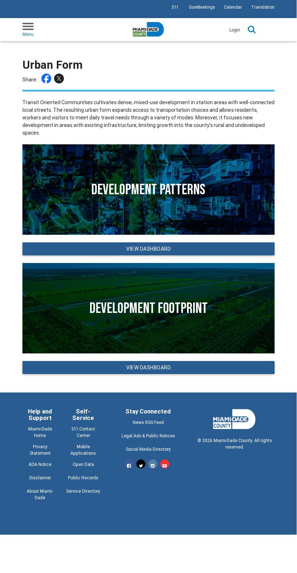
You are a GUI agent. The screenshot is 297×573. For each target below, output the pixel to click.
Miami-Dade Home (40, 432)
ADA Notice (40, 464)
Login (234, 30)
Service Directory (83, 491)
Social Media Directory (148, 449)
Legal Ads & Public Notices (148, 435)
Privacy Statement (40, 450)
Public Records (83, 477)
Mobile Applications (83, 450)
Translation (263, 7)
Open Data (83, 464)
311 (174, 7)
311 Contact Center (83, 432)
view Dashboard (148, 249)
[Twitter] (60, 79)
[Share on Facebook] (47, 79)
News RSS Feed (148, 422)
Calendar (233, 7)
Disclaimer (40, 477)
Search (252, 30)
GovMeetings (202, 7)
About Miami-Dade (40, 494)
